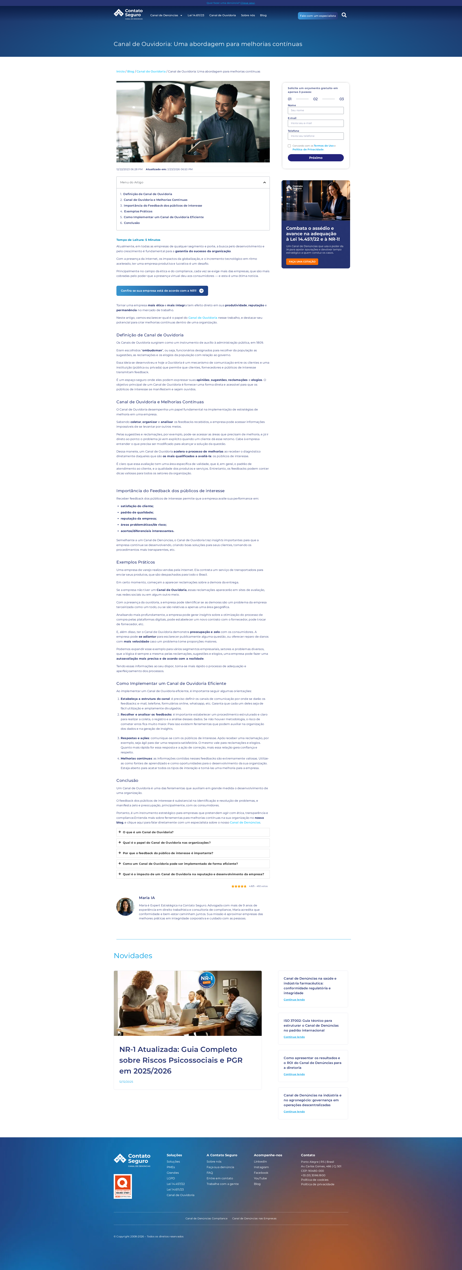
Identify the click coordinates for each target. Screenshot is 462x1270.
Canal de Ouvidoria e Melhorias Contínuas (155, 200)
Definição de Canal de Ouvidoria (147, 194)
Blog (263, 15)
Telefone (293, 131)
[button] (344, 14)
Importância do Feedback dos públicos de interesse (163, 205)
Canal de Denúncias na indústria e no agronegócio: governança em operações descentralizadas (312, 1100)
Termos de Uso (324, 145)
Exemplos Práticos (138, 211)
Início (120, 71)
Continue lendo (294, 999)
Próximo (315, 158)
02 (315, 99)
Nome (292, 105)
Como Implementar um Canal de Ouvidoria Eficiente (164, 217)
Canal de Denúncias (245, 822)
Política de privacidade (317, 1184)
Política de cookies (314, 1179)
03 (341, 99)
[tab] (193, 832)
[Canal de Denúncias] (131, 14)
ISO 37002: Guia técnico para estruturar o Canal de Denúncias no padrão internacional (311, 1025)
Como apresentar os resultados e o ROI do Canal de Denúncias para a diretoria (312, 1063)
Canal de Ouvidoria (222, 15)
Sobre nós (248, 15)
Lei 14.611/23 (196, 15)
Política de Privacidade (308, 149)
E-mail (292, 118)
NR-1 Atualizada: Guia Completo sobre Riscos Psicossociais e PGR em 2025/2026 (181, 1060)
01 (289, 99)
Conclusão (132, 223)
